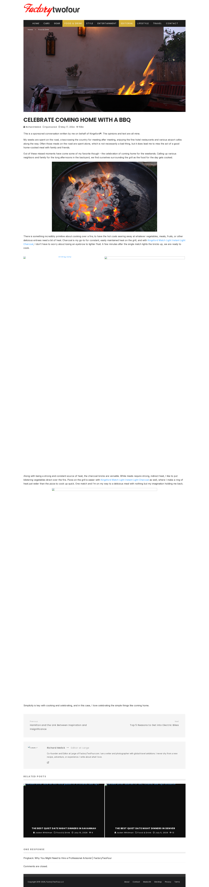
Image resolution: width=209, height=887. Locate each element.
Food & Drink (73, 23)
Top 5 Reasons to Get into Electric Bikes (154, 723)
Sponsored (51, 127)
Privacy (168, 882)
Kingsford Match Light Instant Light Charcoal (125, 479)
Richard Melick (33, 127)
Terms (177, 882)
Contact (172, 23)
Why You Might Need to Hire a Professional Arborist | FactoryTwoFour (73, 858)
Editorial (127, 23)
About (126, 882)
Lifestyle (143, 23)
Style (89, 23)
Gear (57, 23)
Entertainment (107, 23)
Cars (47, 23)
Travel (157, 23)
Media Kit (147, 882)
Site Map (158, 882)
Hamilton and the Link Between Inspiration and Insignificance (58, 725)
